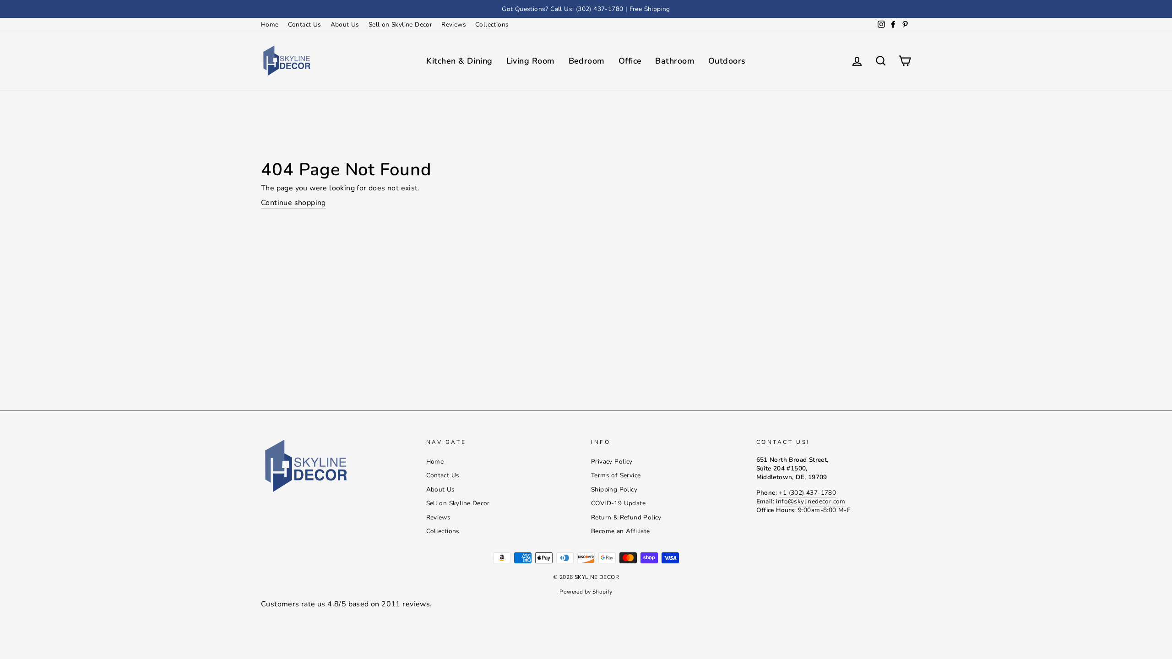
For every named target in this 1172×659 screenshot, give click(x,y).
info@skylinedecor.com (810, 501)
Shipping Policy (614, 489)
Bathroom (675, 60)
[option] (586, 9)
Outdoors (727, 60)
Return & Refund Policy (626, 517)
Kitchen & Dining (459, 60)
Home (270, 24)
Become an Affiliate (620, 531)
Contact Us (304, 24)
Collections (492, 24)
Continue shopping (293, 203)
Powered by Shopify (585, 591)
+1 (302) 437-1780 (807, 492)
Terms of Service (615, 475)
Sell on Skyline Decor (400, 24)
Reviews (453, 24)
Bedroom (587, 60)
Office (630, 60)
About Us (345, 24)
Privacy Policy (612, 461)
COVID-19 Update (618, 503)
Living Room (530, 60)
